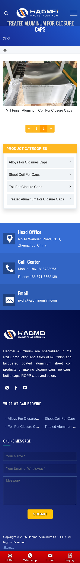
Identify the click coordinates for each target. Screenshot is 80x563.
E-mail (50, 560)
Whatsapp (30, 560)
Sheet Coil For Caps (24, 174)
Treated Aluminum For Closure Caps (36, 199)
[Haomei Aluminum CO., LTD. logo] (37, 13)
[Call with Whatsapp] (7, 388)
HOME (10, 560)
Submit (40, 514)
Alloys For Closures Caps (28, 162)
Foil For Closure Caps (25, 187)
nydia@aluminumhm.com (37, 300)
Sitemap (8, 547)
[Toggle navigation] (73, 13)
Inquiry (70, 560)
